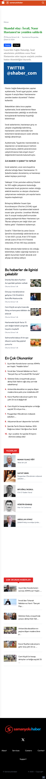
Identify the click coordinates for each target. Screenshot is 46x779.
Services (15, 750)
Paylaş (7, 45)
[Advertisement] (23, 553)
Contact (41, 750)
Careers (28, 750)
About (4, 750)
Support (23, 759)
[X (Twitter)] (23, 739)
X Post (16, 45)
